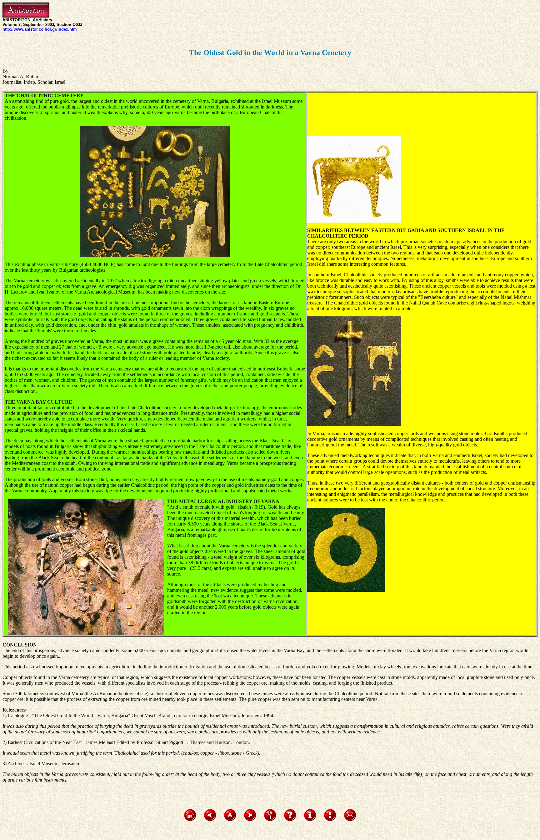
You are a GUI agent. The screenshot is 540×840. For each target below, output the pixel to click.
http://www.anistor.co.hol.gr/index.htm (39, 29)
